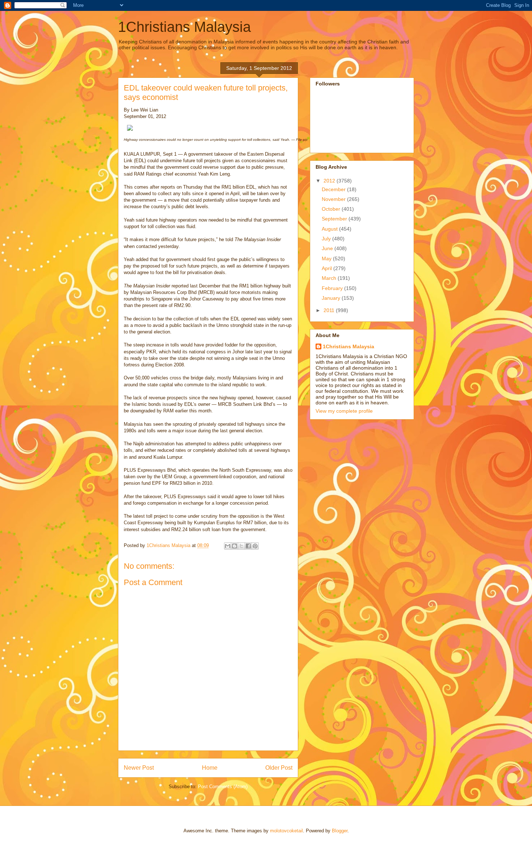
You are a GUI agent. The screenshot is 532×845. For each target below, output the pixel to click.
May (327, 258)
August (330, 229)
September (335, 219)
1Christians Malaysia (184, 27)
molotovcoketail (286, 830)
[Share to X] (241, 546)
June (328, 248)
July (327, 238)
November (334, 199)
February (333, 288)
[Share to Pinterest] (255, 546)
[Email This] (227, 546)
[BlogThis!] (234, 546)
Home (210, 768)
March (330, 278)
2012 (330, 181)
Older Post (278, 768)
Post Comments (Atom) (223, 786)
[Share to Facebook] (248, 546)
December (334, 189)
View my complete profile (344, 411)
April (327, 268)
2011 (330, 310)
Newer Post (139, 768)
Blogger (339, 830)
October (332, 209)
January (332, 298)
